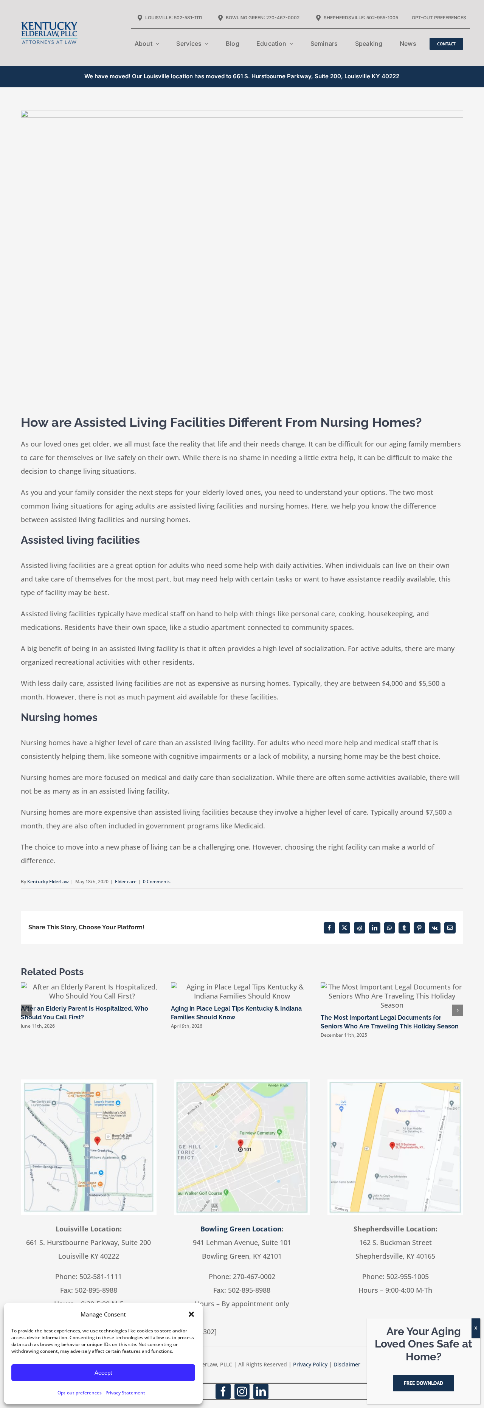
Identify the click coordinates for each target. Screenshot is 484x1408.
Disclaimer (347, 1364)
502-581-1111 (100, 1276)
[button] (191, 1314)
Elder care (126, 881)
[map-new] (395, 1082)
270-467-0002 (254, 1276)
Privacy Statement (125, 1392)
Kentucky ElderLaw (48, 881)
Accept (103, 1372)
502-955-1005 (407, 1276)
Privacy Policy (310, 1364)
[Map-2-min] (242, 1082)
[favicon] (49, 7)
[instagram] (242, 1391)
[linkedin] (260, 1391)
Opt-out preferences (79, 1392)
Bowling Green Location (241, 1228)
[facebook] (223, 1391)
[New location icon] (89, 1082)
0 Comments (157, 881)
